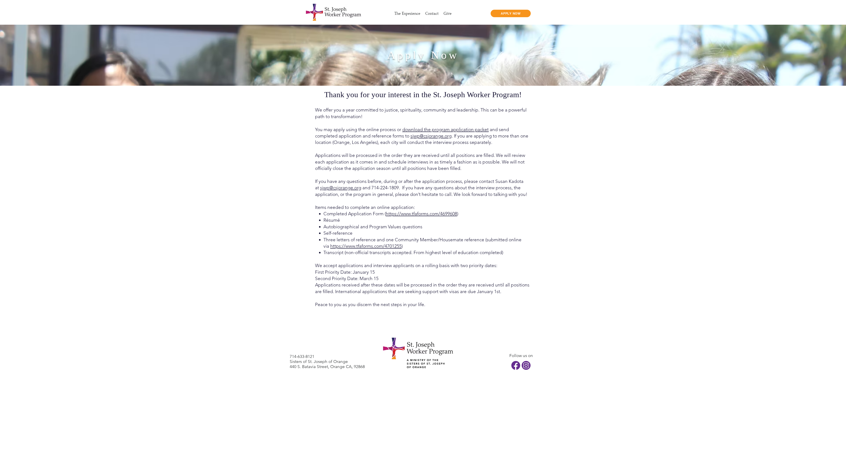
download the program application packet (445, 129)
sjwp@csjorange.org (431, 136)
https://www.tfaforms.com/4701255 (366, 246)
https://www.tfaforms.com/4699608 (421, 213)
